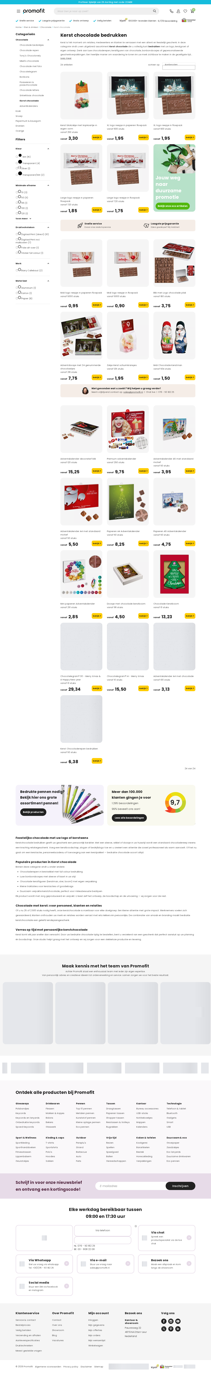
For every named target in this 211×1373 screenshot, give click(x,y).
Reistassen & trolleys (118, 1122)
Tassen (110, 1103)
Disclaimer (86, 1366)
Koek (18, 111)
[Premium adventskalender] (128, 429)
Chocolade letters (29, 90)
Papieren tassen (115, 1113)
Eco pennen (82, 1126)
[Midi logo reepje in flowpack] (128, 263)
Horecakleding (144, 1156)
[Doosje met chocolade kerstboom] (128, 574)
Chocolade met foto (31, 66)
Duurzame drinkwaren (179, 1156)
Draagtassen (113, 1108)
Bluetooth (172, 1113)
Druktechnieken (24, 1345)
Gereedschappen (116, 1161)
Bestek (140, 1152)
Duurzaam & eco (177, 1137)
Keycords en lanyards (28, 1117)
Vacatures (58, 1340)
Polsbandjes (22, 1108)
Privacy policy (70, 1366)
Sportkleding (23, 1142)
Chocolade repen (29, 50)
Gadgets (172, 1117)
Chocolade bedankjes (32, 45)
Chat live (150, 392)
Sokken (50, 1161)
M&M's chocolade (29, 61)
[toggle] (18, 11)
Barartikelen (143, 1147)
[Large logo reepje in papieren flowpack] (81, 168)
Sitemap (98, 1366)
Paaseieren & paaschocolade (28, 83)
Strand (80, 1147)
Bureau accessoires (147, 1108)
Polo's (49, 1152)
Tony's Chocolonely (30, 55)
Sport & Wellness (26, 1137)
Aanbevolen (171, 64)
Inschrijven (180, 1186)
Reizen (110, 1142)
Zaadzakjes (173, 1147)
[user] (178, 11)
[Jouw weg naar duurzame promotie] (174, 158)
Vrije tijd (111, 1137)
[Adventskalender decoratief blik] (81, 429)
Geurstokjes (22, 1161)
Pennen (80, 1103)
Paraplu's (81, 1142)
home (19, 27)
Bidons (49, 1117)
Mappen (141, 1122)
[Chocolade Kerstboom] (174, 574)
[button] (148, 20)
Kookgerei (141, 1142)
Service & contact (26, 1320)
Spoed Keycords (25, 1126)
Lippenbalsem (23, 1156)
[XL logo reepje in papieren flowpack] (128, 95)
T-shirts (50, 1142)
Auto (78, 1156)
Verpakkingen (143, 1161)
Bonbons (24, 77)
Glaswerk (51, 1126)
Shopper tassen (115, 1117)
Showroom (58, 1330)
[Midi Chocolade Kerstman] (174, 335)
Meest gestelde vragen (29, 1350)
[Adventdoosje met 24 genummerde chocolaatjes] (81, 335)
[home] (34, 11)
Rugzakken (112, 1126)
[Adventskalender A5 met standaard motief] (174, 429)
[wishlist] (185, 11)
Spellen (110, 1147)
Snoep (19, 116)
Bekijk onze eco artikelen (173, 206)
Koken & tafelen (146, 1137)
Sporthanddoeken (26, 1147)
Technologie (174, 1103)
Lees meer (66, 58)
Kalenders (141, 1126)
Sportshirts (52, 1147)
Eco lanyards (174, 1152)
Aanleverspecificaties (28, 1340)
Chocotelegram (28, 71)
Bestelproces (23, 1325)
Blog (54, 1335)
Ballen (109, 1156)
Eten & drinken (31, 27)
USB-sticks (142, 1113)
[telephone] (171, 11)
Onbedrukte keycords (28, 1122)
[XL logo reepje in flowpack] (174, 95)
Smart (170, 1122)
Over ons (57, 1325)
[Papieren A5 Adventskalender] (174, 501)
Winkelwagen (95, 1345)
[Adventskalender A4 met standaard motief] (81, 501)
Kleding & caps (55, 1137)
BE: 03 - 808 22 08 (84, 1249)
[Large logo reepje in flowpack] (128, 168)
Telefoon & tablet (176, 1108)
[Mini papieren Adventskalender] (81, 574)
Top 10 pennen (84, 1108)
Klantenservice (27, 1313)
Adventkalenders (29, 106)
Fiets (78, 1161)
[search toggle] (154, 11)
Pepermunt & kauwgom (28, 121)
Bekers (49, 1122)
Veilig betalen (23, 1330)
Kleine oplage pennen (88, 1122)
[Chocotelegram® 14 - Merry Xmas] (128, 646)
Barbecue (81, 1152)
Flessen (50, 1108)
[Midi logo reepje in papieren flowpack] (81, 263)
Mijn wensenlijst (97, 1340)
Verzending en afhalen (28, 1335)
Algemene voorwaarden (48, 1366)
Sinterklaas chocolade (32, 95)
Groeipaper (173, 1142)
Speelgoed (112, 1152)
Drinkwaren (53, 1103)
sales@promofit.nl (133, 392)
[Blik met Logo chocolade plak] (174, 263)
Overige (20, 131)
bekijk (96, 137)
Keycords (21, 1113)
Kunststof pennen (86, 1117)
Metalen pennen (85, 1113)
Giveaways (22, 1103)
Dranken (20, 126)
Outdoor (81, 1137)
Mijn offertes (95, 1330)
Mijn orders (94, 1335)
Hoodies (50, 1156)
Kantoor (141, 1103)
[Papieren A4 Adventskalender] (128, 501)
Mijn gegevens (96, 1325)
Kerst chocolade (29, 100)
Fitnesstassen (23, 1152)
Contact (56, 1320)
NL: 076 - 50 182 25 (84, 1245)
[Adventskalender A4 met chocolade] (174, 646)
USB (169, 1126)
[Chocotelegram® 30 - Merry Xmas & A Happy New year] (81, 646)
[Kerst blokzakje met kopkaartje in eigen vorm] (81, 95)
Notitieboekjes (144, 1117)
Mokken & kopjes (55, 1113)
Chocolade (45, 27)
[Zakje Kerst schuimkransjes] (128, 335)
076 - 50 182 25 (166, 392)
